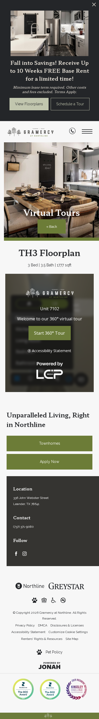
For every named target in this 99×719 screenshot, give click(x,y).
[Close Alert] (94, 6)
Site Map (71, 639)
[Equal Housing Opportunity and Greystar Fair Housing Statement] (44, 600)
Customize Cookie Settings (68, 632)
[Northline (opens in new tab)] (30, 586)
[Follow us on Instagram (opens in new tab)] (24, 553)
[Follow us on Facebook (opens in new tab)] (16, 553)
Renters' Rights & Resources (41, 639)
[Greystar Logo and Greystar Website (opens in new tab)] (66, 586)
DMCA (42, 625)
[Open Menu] (87, 131)
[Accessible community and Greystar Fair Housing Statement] (53, 600)
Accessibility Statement (28, 632)
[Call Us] (72, 132)
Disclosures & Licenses (67, 625)
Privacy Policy (25, 625)
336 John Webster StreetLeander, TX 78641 (31, 501)
